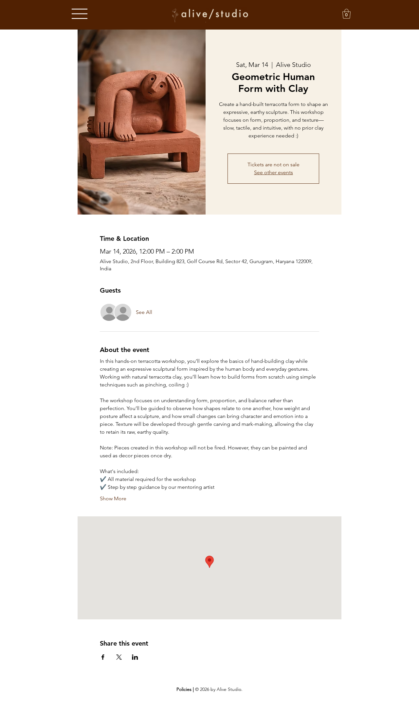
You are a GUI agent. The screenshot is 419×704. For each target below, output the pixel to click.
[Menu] (79, 14)
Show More (113, 498)
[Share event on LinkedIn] (135, 657)
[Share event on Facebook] (103, 657)
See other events (273, 172)
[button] (346, 14)
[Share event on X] (119, 657)
